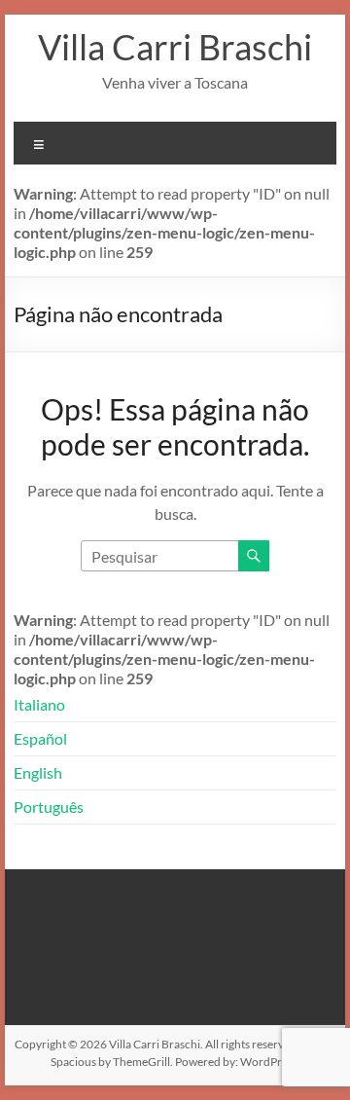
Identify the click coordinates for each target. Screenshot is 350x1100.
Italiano (39, 704)
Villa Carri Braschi (175, 46)
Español (40, 738)
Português (49, 806)
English (38, 772)
